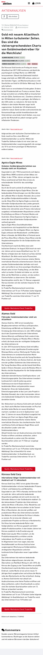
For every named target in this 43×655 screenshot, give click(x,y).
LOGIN (37, 3)
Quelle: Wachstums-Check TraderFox (18, 308)
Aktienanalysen (23, 27)
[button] (29, 3)
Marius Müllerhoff (10, 25)
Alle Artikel (13, 16)
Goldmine (34, 64)
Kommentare (8, 30)
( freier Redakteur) (22, 25)
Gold (29, 64)
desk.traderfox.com (16, 129)
